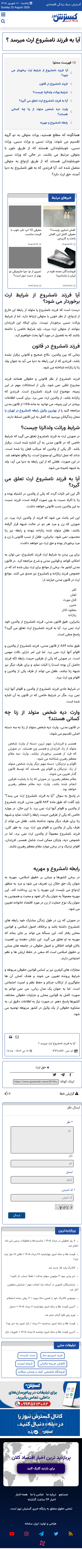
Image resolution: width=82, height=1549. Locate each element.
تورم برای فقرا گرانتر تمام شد (60, 1315)
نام (71, 1155)
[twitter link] (55, 1532)
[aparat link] (42, 1542)
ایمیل (69, 1172)
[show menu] (3, 15)
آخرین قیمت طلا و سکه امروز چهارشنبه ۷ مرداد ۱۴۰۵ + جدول (42, 1307)
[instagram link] (26, 1532)
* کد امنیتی (68, 1190)
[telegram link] (41, 1532)
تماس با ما (37, 1494)
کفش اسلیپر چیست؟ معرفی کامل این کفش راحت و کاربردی (62, 234)
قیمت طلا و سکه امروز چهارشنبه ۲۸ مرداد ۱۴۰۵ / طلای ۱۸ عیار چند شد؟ (41, 1257)
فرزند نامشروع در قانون (53, 83)
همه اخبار (22, 1494)
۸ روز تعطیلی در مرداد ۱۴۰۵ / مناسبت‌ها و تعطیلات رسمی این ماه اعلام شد (41, 1243)
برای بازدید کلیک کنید (41, 1468)
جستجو (63, 1494)
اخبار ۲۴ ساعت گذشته (42, 1499)
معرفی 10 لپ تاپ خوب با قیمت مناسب (26, 232)
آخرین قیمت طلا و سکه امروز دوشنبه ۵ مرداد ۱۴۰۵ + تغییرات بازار (40, 1332)
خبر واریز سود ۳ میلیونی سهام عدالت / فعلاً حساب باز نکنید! (43, 1276)
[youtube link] (11, 1532)
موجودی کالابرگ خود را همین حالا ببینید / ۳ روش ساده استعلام (41, 1298)
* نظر (69, 1122)
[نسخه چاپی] (10, 1037)
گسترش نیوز (24, 1508)
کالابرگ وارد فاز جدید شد (62, 1268)
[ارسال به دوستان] (17, 1037)
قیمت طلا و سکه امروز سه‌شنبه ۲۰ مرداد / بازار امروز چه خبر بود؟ (41, 1324)
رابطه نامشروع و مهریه (54, 122)
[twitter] (56, 1075)
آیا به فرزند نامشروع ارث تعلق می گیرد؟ (43, 100)
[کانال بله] (40, 1422)
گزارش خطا (67, 1094)
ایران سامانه (32, 1524)
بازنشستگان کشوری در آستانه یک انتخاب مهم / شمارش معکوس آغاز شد (42, 1287)
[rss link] (70, 1532)
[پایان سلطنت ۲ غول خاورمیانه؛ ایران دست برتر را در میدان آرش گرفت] (64, 1075)
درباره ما (51, 1494)
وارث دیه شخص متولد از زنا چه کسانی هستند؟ (39, 112)
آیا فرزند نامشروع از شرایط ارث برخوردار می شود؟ (39, 73)
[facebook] (71, 1075)
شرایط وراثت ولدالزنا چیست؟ (50, 92)
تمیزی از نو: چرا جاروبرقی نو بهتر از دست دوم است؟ (25, 274)
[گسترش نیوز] (65, 18)
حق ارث (41, 1067)
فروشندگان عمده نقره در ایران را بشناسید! (61, 274)
